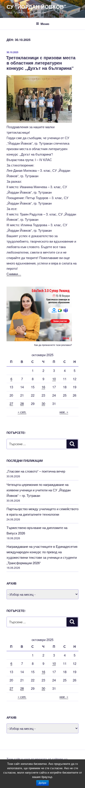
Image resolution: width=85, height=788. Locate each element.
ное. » (64, 412)
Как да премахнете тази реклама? (53, 345)
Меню (45, 23)
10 (54, 378)
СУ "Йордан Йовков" (36, 6)
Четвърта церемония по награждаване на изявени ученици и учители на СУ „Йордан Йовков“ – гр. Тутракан (39, 490)
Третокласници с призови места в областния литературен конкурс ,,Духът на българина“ (40, 62)
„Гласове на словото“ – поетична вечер (36, 471)
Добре (42, 782)
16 (43, 387)
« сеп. (22, 412)
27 (11, 403)
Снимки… (14, 273)
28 (22, 403)
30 (43, 403)
